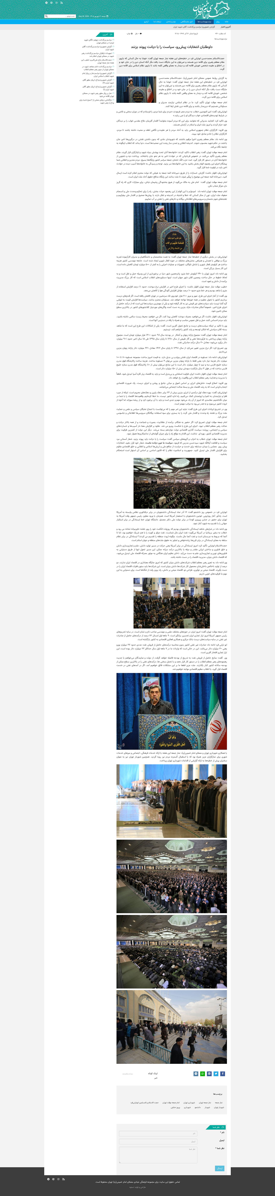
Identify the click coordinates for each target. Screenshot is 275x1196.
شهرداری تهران (189, 1102)
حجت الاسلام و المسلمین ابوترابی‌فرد (144, 1102)
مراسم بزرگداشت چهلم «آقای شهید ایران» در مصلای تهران (99, 41)
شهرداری (187, 1107)
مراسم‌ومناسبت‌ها (204, 21)
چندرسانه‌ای (171, 21)
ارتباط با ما (157, 21)
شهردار (207, 1107)
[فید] (61, 2)
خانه (226, 21)
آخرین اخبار (226, 27)
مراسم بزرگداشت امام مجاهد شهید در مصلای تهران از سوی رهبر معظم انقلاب (98, 68)
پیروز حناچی (175, 1107)
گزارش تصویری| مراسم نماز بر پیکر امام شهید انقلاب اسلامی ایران (98, 75)
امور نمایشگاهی (187, 21)
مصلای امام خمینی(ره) (193, 78)
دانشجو (198, 1107)
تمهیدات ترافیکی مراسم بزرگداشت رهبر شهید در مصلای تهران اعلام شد (185, 27)
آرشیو (146, 21)
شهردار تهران (219, 1107)
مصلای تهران (207, 9)
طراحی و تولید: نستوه (137, 1187)
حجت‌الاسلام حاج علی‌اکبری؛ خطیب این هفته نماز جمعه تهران (97, 61)
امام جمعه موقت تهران (171, 1102)
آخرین (105, 34)
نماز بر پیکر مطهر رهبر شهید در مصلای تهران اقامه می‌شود (98, 95)
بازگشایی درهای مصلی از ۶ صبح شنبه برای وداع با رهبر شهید (96, 102)
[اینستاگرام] (56, 2)
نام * (222, 1132)
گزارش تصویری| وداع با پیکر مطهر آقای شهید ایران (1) (98, 88)
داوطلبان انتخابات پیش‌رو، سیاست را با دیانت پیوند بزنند (171, 47)
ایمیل (221, 1140)
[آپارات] (51, 2)
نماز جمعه (218, 1102)
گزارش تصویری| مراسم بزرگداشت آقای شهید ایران (98, 48)
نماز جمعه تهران (205, 1102)
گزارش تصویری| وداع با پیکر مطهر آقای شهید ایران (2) (98, 81)
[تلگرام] (46, 2)
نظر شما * (219, 1148)
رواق (218, 21)
